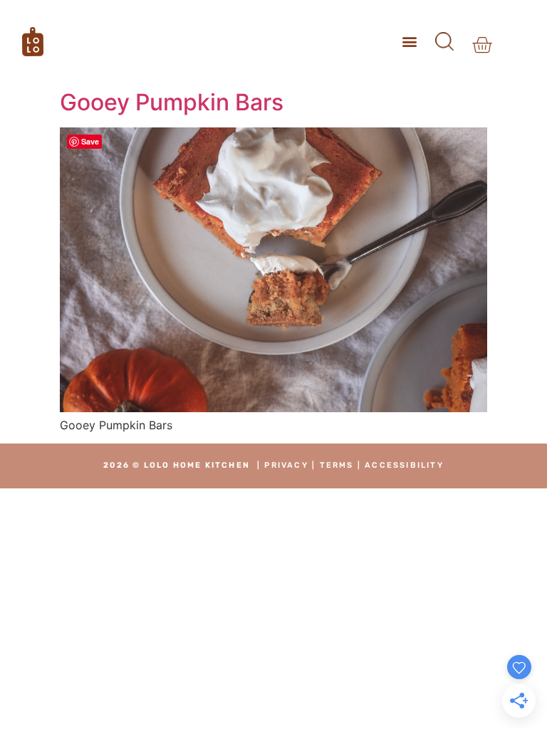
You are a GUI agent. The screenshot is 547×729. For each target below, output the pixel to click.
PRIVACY (286, 465)
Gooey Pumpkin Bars (171, 102)
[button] (410, 41)
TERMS (337, 465)
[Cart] (481, 45)
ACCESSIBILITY (404, 465)
